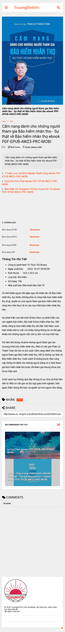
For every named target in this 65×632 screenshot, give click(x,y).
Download (34, 230)
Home (4, 121)
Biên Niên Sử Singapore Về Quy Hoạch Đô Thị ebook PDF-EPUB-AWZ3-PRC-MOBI (31, 191)
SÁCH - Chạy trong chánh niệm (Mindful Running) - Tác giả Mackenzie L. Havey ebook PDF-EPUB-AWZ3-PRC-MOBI (29, 476)
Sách (11, 121)
